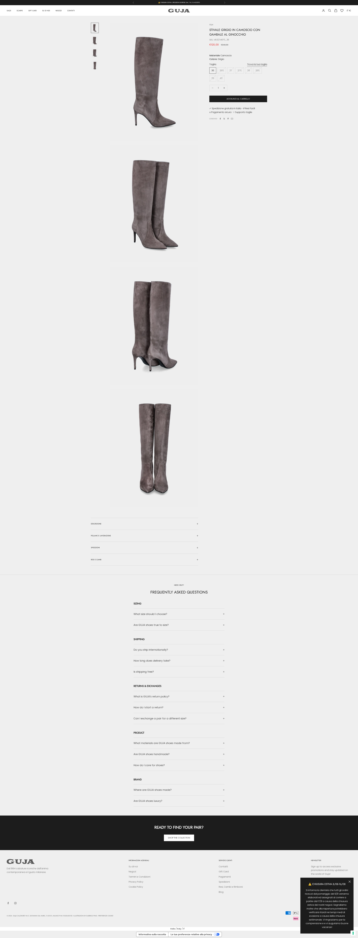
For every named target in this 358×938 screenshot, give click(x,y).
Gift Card (224, 871)
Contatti (223, 866)
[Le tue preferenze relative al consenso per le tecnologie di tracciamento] (353, 933)
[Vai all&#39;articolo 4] (95, 65)
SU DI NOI (46, 10)
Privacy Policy (136, 881)
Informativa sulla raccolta (152, 934)
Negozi (132, 871)
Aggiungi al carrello (238, 98)
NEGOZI (59, 10)
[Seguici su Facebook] (8, 903)
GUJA (211, 24)
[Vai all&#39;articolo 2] (95, 40)
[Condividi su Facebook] (220, 119)
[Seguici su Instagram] (15, 903)
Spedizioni (224, 881)
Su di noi (133, 866)
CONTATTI (71, 10)
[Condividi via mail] (232, 119)
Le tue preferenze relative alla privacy (191, 934)
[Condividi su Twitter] (224, 119)
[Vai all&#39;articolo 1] (95, 28)
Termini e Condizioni (139, 876)
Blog (221, 892)
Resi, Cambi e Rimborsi (231, 886)
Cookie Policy (136, 886)
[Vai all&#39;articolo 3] (95, 53)
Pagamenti (225, 876)
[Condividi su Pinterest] (228, 119)
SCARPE (20, 10)
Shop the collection (179, 837)
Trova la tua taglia (257, 64)
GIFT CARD (32, 10)
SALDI (9, 10)
